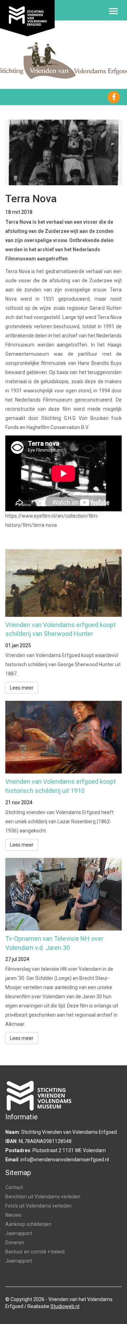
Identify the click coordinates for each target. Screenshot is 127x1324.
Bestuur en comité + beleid (35, 1251)
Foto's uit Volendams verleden (38, 1206)
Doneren (14, 1242)
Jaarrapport (18, 1233)
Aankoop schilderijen (28, 1224)
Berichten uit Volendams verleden (42, 1196)
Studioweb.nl (64, 1306)
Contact (14, 1187)
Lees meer (22, 688)
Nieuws (13, 1215)
